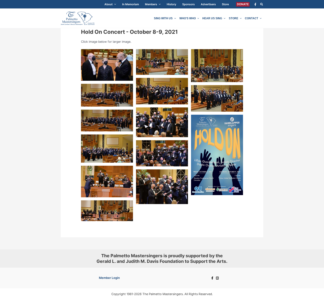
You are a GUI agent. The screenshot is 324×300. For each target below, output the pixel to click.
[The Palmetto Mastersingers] (77, 18)
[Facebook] (255, 4)
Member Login (109, 278)
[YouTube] (217, 278)
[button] (114, 4)
